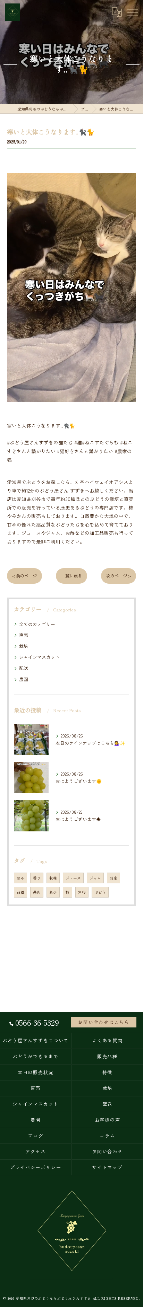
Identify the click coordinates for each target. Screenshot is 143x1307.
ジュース (73, 878)
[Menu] (132, 11)
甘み (20, 878)
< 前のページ (24, 576)
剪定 (113, 878)
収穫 (53, 878)
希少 (53, 892)
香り (37, 878)
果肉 (37, 892)
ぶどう (100, 892)
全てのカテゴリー (37, 624)
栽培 (23, 646)
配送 (23, 668)
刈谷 (82, 892)
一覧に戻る (71, 576)
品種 (20, 892)
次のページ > (118, 576)
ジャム (95, 878)
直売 (23, 635)
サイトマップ (107, 1167)
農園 (23, 679)
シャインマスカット (39, 657)
